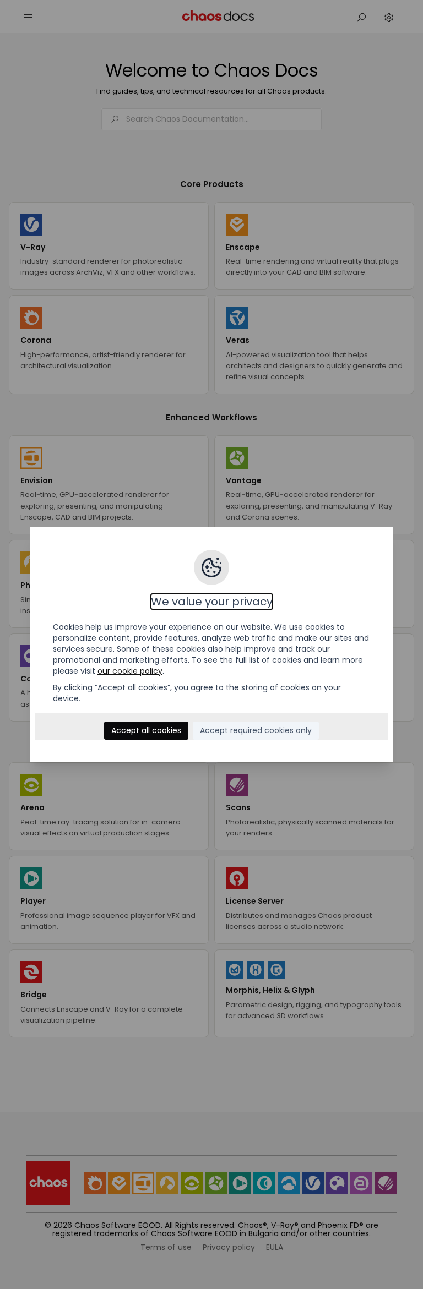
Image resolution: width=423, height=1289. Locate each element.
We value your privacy (212, 601)
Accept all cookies (146, 730)
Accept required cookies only (256, 730)
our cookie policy (129, 670)
